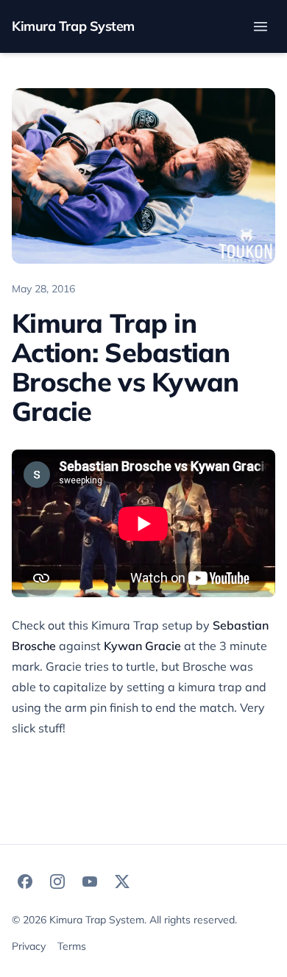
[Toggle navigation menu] (260, 26)
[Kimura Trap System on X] (122, 881)
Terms (71, 946)
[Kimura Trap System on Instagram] (57, 881)
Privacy (29, 946)
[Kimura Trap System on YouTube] (90, 881)
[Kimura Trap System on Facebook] (25, 881)
